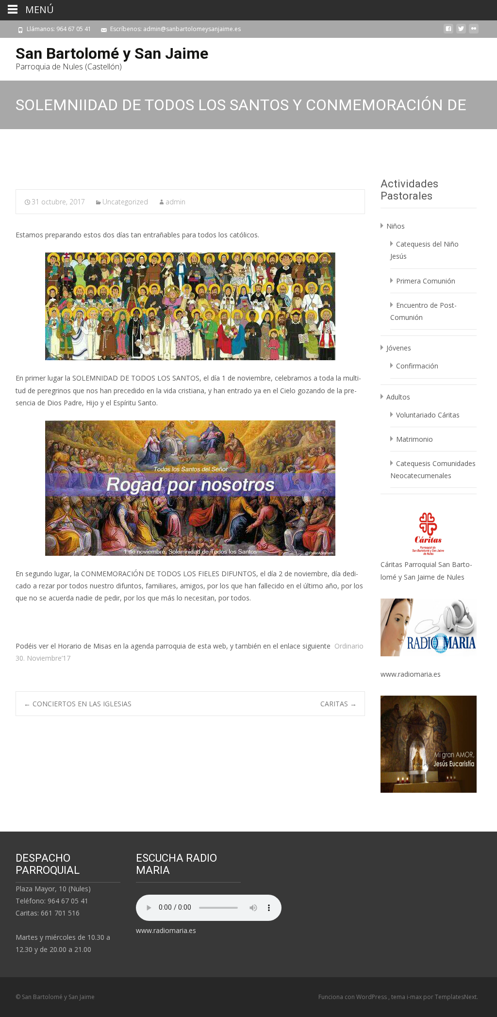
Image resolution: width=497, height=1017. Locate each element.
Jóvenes (398, 347)
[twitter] (461, 32)
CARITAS (338, 703)
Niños (395, 226)
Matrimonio (414, 439)
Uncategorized (125, 201)
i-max (415, 997)
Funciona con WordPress (353, 997)
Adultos (398, 396)
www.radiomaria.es (411, 674)
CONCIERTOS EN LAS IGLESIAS (78, 703)
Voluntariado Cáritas (428, 414)
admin (175, 201)
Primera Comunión (425, 280)
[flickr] (474, 32)
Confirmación (417, 365)
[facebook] (448, 32)
